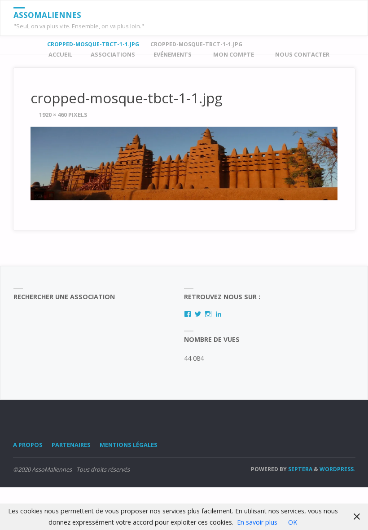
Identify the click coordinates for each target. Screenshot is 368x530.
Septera (299, 469)
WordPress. (337, 469)
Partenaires (71, 445)
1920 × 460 (53, 114)
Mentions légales (129, 445)
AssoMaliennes (47, 15)
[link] (346, 54)
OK (292, 522)
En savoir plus (257, 522)
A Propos (28, 445)
